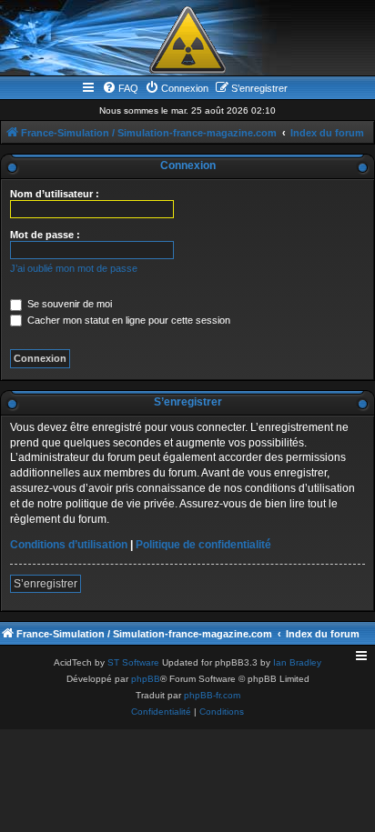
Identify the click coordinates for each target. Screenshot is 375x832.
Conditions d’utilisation (68, 544)
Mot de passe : (45, 234)
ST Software (133, 662)
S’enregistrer (45, 583)
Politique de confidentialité (203, 544)
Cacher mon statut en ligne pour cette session (127, 320)
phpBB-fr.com (212, 695)
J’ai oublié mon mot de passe (73, 268)
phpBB (145, 679)
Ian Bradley (297, 662)
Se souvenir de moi (68, 303)
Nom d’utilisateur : (54, 193)
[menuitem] (120, 88)
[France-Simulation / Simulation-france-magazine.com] (187, 40)
